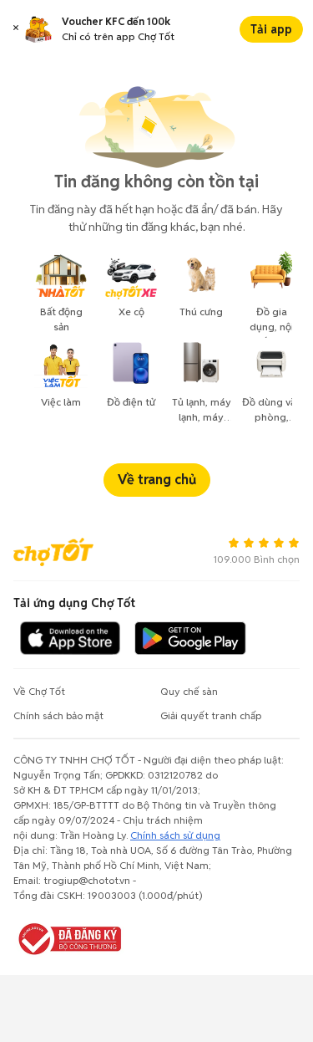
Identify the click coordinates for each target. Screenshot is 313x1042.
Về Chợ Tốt (39, 691)
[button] (16, 29)
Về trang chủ (157, 479)
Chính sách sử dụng (175, 835)
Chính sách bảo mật (58, 715)
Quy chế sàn (189, 691)
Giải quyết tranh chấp (210, 715)
